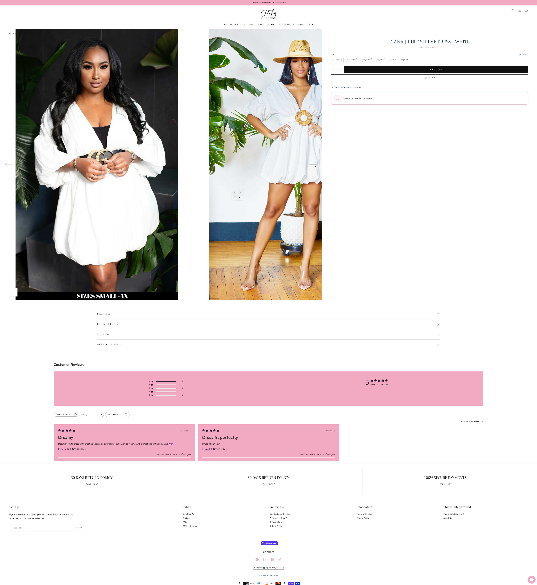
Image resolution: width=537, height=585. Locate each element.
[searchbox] (63, 414)
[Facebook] (272, 559)
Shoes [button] (301, 24)
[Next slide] (313, 164)
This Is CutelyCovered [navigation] (453, 514)
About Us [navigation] (447, 518)
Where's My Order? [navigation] (278, 518)
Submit (78, 528)
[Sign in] (519, 10)
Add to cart (436, 69)
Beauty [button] (271, 24)
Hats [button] (260, 24)
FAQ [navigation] (185, 522)
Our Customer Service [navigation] (280, 514)
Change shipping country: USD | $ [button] (268, 568)
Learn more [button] (91, 484)
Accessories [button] (286, 24)
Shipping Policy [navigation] (277, 522)
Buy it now (429, 78)
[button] (513, 10)
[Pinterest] (257, 559)
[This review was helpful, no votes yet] (182, 454)
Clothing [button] (248, 24)
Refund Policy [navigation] (276, 526)
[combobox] (92, 414)
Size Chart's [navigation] (188, 514)
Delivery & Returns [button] (108, 324)
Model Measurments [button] (109, 344)
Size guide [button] (523, 54)
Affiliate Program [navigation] (190, 526)
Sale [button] (311, 24)
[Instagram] (264, 559)
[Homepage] (268, 15)
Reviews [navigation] (186, 518)
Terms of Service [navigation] (364, 514)
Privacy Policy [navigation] (362, 518)
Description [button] (104, 314)
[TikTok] (279, 559)
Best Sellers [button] (231, 24)
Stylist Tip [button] (103, 334)
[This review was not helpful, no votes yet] (188, 454)
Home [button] (11, 33)
